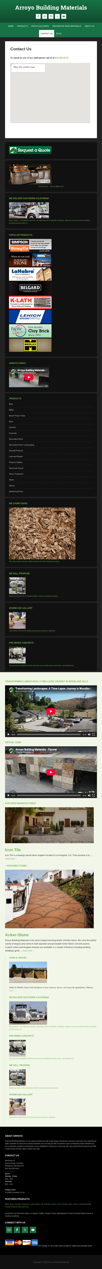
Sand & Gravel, (62, 1204)
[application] (51, 711)
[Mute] (89, 734)
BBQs (11, 410)
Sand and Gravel (16, 468)
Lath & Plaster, (45, 1204)
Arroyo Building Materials (51, 7)
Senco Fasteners (16, 474)
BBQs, (7, 1204)
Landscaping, (35, 1204)
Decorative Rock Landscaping (21, 445)
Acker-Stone (17, 935)
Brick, (12, 1204)
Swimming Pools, (85, 1204)
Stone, (70, 1204)
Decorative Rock (16, 439)
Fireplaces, (26, 1204)
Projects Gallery (15, 462)
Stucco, (76, 1204)
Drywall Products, (11, 1207)
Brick (11, 421)
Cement (12, 427)
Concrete (13, 433)
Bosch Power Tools (17, 416)
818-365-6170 (61, 58)
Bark (11, 404)
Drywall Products (16, 450)
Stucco (12, 485)
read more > (10, 859)
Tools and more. (23, 1207)
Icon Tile (13, 850)
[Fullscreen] (93, 734)
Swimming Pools (16, 491)
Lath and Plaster (16, 456)
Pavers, (54, 1204)
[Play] (8, 734)
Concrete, (17, 1204)
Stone (11, 480)
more (11, 990)
